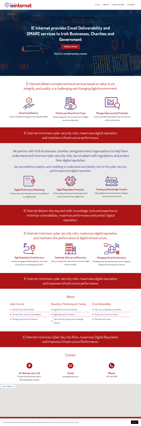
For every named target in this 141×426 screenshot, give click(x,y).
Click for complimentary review (70, 53)
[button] (70, 46)
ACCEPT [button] (134, 422)
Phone (111, 373)
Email (70, 373)
